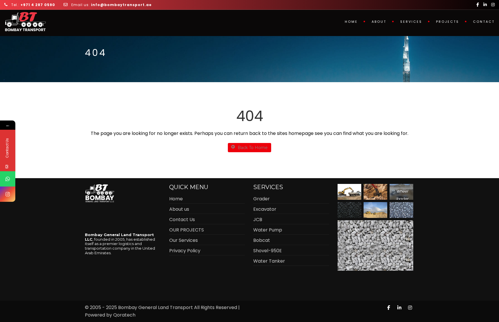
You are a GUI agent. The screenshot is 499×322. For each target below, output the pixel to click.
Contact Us (182, 219)
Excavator (264, 209)
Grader (261, 198)
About (379, 21)
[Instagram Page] (7, 194)
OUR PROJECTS (186, 230)
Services (411, 21)
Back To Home (253, 147)
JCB (257, 219)
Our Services (183, 240)
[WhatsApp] (7, 179)
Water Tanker (269, 261)
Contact (484, 21)
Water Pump (267, 230)
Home (351, 21)
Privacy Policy (184, 250)
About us (179, 209)
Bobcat (261, 240)
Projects (447, 21)
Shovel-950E (267, 250)
